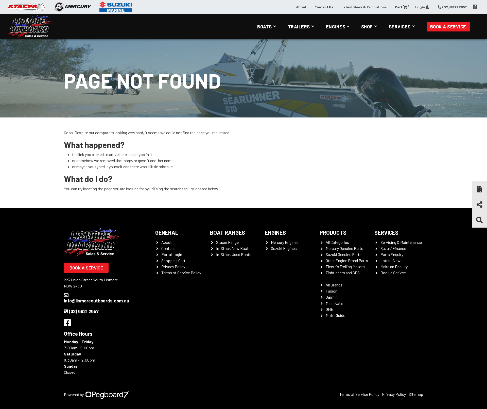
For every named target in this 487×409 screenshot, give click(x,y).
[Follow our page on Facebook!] (475, 6)
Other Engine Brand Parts (347, 260)
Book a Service (448, 26)
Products (333, 232)
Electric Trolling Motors (345, 266)
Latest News (391, 260)
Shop (367, 26)
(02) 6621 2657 (84, 311)
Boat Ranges (227, 232)
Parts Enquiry (391, 254)
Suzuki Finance (393, 248)
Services (400, 26)
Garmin (332, 297)
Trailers (299, 26)
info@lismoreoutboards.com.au (96, 300)
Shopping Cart (173, 260)
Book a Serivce (393, 272)
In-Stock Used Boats (233, 254)
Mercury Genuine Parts (344, 248)
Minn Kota (334, 303)
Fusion (331, 290)
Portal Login (171, 254)
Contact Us (324, 7)
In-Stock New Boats (233, 248)
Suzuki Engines (284, 248)
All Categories (337, 242)
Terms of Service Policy (181, 272)
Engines (335, 26)
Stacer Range (227, 242)
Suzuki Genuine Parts (343, 254)
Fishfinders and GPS (343, 272)
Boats (264, 26)
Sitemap (416, 394)
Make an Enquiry (394, 266)
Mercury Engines (285, 242)
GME (329, 309)
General (166, 232)
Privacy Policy (173, 266)
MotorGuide (335, 315)
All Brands (334, 284)
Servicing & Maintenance (401, 242)
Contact (168, 248)
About (301, 7)
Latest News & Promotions (364, 7)
